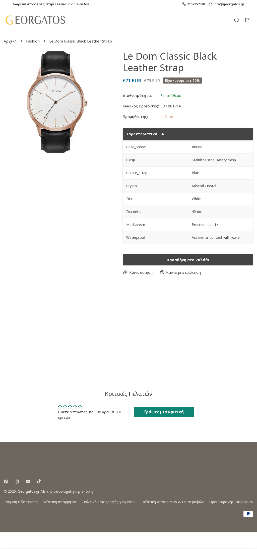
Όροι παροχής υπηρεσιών (231, 501)
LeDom (166, 116)
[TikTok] (38, 481)
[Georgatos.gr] (35, 20)
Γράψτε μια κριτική (164, 412)
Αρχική (10, 41)
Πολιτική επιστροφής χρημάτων (109, 501)
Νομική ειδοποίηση (21, 501)
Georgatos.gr (28, 491)
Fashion (33, 41)
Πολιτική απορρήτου (60, 501)
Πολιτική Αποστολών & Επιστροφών (173, 501)
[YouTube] (27, 481)
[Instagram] (16, 481)
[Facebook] (5, 481)
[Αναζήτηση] (236, 19)
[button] (247, 19)
